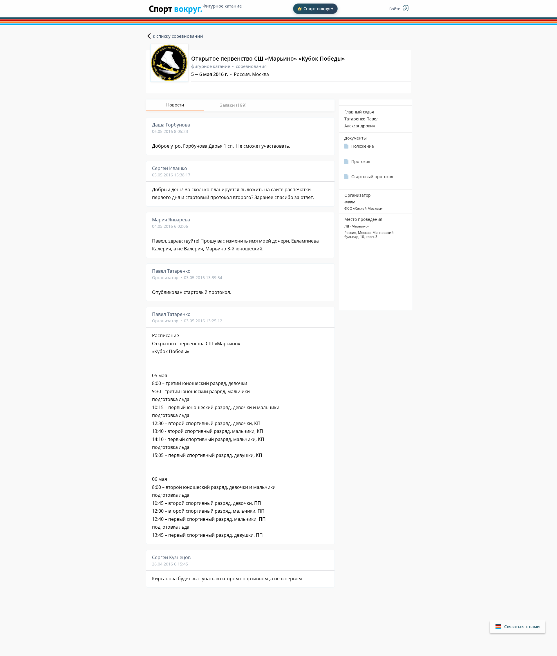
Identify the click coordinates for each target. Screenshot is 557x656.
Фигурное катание (222, 6)
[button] (517, 626)
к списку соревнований (178, 36)
